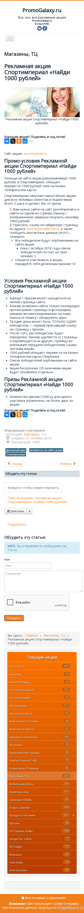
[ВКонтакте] (6, 141)
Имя (7, 559)
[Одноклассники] (19, 141)
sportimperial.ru (35, 153)
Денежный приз (15, 450)
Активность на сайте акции (46, 450)
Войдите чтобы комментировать (33, 487)
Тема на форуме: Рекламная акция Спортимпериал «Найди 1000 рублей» (37, 500)
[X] (13, 141)
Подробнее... (18, 524)
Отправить (14, 618)
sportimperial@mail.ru (43, 228)
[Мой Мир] (25, 141)
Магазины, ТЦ (35, 434)
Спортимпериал (15, 454)
